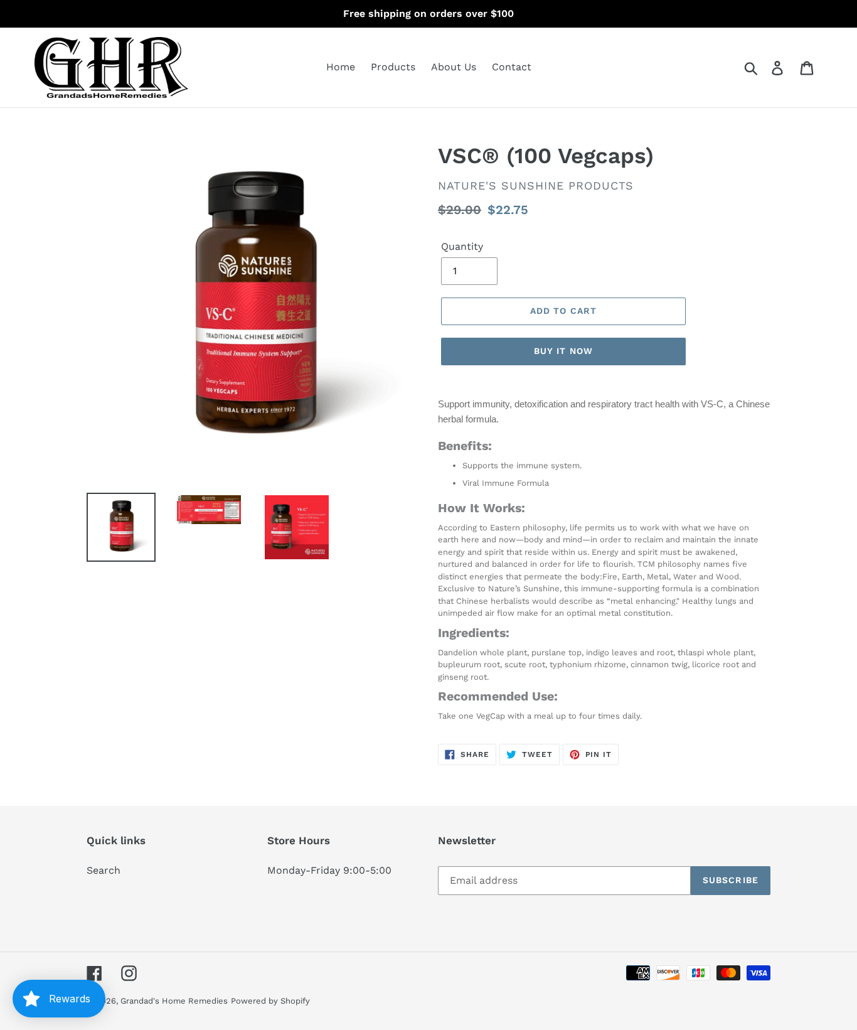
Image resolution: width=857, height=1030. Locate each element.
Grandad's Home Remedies (174, 1001)
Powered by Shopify (270, 1001)
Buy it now (563, 351)
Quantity (462, 246)
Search (103, 870)
